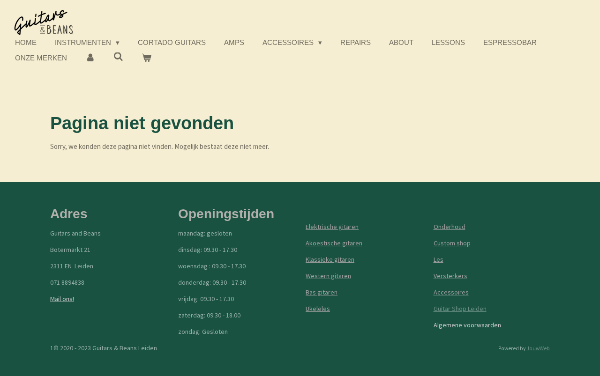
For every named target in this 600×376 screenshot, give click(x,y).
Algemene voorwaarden (467, 325)
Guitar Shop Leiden (460, 308)
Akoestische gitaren (334, 243)
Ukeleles (318, 308)
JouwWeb (538, 348)
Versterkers (450, 276)
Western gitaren (328, 276)
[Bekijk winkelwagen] (146, 58)
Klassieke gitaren (330, 259)
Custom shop (452, 243)
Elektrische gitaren (332, 226)
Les (438, 259)
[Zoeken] (118, 57)
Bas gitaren (322, 292)
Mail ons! (62, 299)
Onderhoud (449, 226)
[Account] (90, 58)
